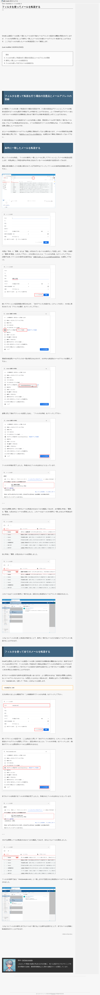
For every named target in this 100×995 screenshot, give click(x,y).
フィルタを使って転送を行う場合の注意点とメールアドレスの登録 (28, 58)
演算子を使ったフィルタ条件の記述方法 (46, 257)
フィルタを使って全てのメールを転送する (20, 63)
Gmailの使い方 (9, 3)
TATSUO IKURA (27, 960)
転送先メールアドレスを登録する (31, 134)
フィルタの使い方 (18, 3)
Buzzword (53, 993)
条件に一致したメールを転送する (17, 60)
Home (3, 3)
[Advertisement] (37, 21)
